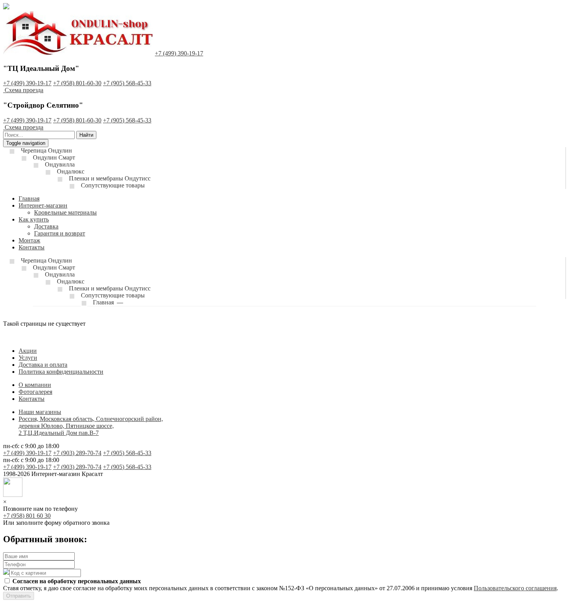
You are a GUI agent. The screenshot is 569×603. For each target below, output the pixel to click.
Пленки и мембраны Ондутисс (110, 178)
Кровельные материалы (65, 212)
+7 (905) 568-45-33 (127, 83)
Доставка (46, 226)
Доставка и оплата (43, 364)
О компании (35, 384)
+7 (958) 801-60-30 (77, 83)
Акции (28, 350)
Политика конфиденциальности (61, 371)
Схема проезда (24, 90)
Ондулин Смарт (54, 157)
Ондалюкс (70, 171)
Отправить (18, 596)
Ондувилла (60, 164)
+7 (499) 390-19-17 (179, 53)
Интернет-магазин (43, 205)
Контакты (32, 247)
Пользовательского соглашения (515, 588)
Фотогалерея (35, 391)
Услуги (28, 357)
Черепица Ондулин (46, 150)
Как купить (34, 219)
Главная (29, 198)
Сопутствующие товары (113, 185)
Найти (86, 135)
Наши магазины (40, 412)
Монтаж (29, 240)
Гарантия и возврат (59, 233)
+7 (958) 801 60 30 (27, 515)
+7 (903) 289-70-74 (77, 453)
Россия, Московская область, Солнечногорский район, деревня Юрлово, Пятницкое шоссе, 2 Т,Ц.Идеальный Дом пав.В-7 (91, 426)
